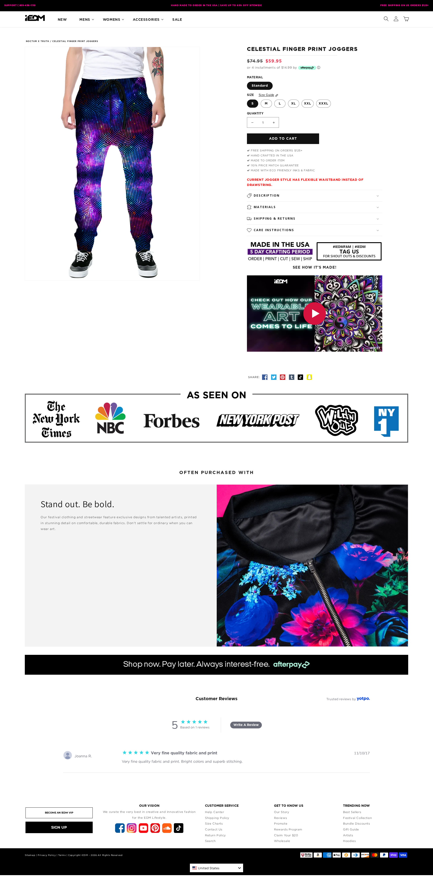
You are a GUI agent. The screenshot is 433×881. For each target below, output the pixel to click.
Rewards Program (288, 829)
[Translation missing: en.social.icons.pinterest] (283, 377)
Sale (177, 19)
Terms (62, 855)
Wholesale (282, 840)
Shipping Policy (217, 817)
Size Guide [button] (266, 94)
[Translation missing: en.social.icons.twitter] (274, 377)
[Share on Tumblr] (292, 377)
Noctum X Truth (37, 41)
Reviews (280, 817)
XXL (307, 103)
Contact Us (213, 829)
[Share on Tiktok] (301, 377)
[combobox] (216, 867)
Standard (260, 85)
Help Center (214, 812)
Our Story (281, 812)
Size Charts (214, 823)
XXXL (323, 103)
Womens (111, 19)
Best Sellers (352, 812)
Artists (348, 835)
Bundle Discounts (356, 823)
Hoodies (349, 840)
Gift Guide (351, 829)
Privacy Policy (47, 855)
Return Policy (215, 835)
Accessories (146, 19)
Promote (280, 823)
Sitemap (30, 855)
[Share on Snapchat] (309, 377)
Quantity (255, 113)
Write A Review (246, 725)
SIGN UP (59, 827)
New (62, 19)
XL (293, 103)
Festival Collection (357, 817)
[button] (386, 18)
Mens (84, 19)
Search (210, 840)
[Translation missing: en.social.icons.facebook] (265, 377)
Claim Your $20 (286, 835)
